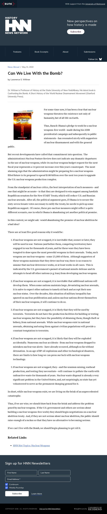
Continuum (14, 484)
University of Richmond (95, 4)
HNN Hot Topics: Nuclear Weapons (31, 445)
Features (17, 51)
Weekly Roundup (16, 488)
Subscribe (75, 31)
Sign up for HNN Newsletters (49, 509)
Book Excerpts (41, 51)
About (65, 51)
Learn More (36, 493)
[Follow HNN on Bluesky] (100, 59)
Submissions (89, 51)
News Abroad (13, 67)
